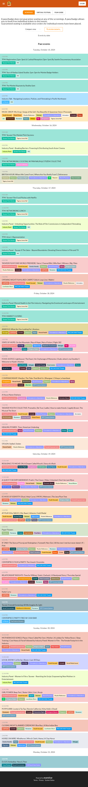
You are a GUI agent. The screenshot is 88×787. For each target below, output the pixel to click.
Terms (36, 780)
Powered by (39, 778)
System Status (49, 780)
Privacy (41, 780)
